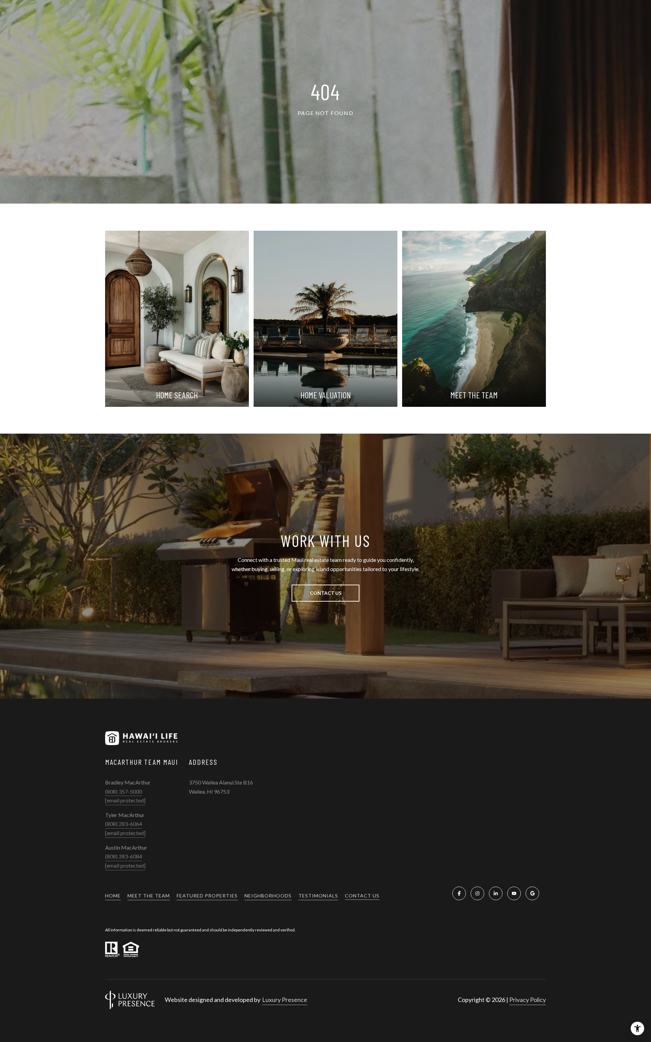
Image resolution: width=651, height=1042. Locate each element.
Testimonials (318, 895)
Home (113, 895)
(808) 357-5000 (123, 791)
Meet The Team (148, 895)
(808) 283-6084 (123, 856)
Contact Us (362, 895)
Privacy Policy (527, 999)
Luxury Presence (284, 999)
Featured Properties (207, 895)
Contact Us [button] (325, 593)
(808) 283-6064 (123, 823)
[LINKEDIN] (495, 893)
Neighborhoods (268, 895)
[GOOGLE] (532, 893)
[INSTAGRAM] (477, 893)
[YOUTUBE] (514, 893)
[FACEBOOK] (459, 893)
